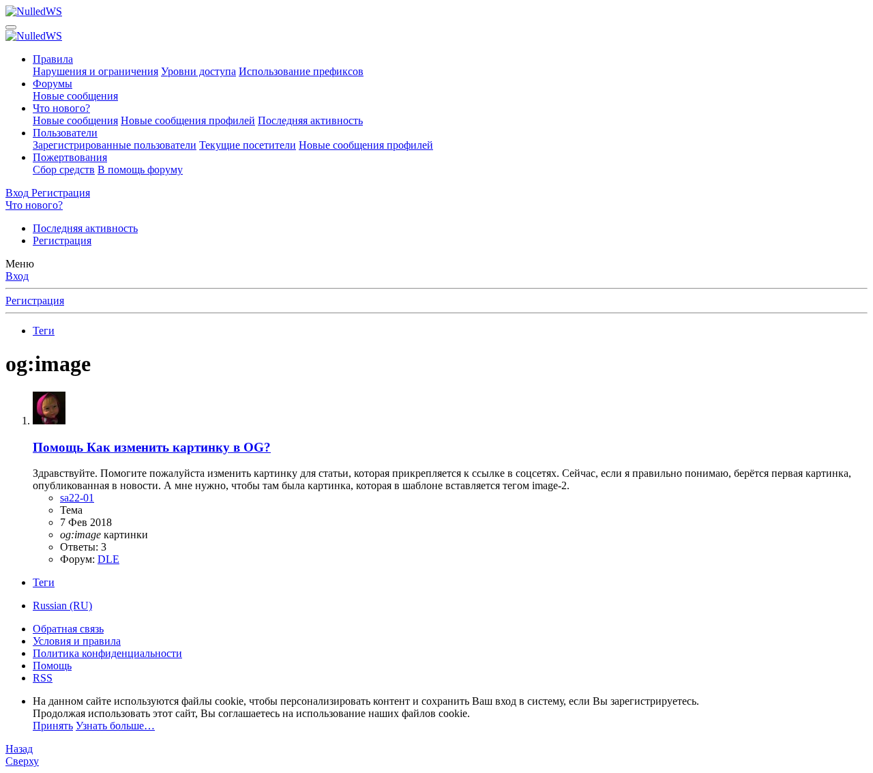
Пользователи (65, 132)
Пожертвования (70, 157)
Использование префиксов (301, 71)
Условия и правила (77, 641)
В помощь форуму (140, 169)
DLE (108, 559)
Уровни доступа (198, 71)
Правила (53, 59)
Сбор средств (64, 169)
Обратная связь (68, 629)
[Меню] (10, 27)
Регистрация (62, 240)
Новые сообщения (75, 96)
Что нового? (61, 108)
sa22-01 (77, 498)
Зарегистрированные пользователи (114, 145)
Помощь (52, 665)
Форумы (52, 83)
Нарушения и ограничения (95, 71)
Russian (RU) (62, 605)
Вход (17, 276)
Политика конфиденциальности (107, 653)
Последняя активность (310, 120)
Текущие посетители (247, 145)
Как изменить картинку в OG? (152, 447)
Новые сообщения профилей (188, 120)
